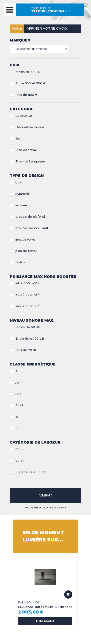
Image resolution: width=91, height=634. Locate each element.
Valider (45, 495)
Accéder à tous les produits (45, 507)
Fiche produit (45, 621)
